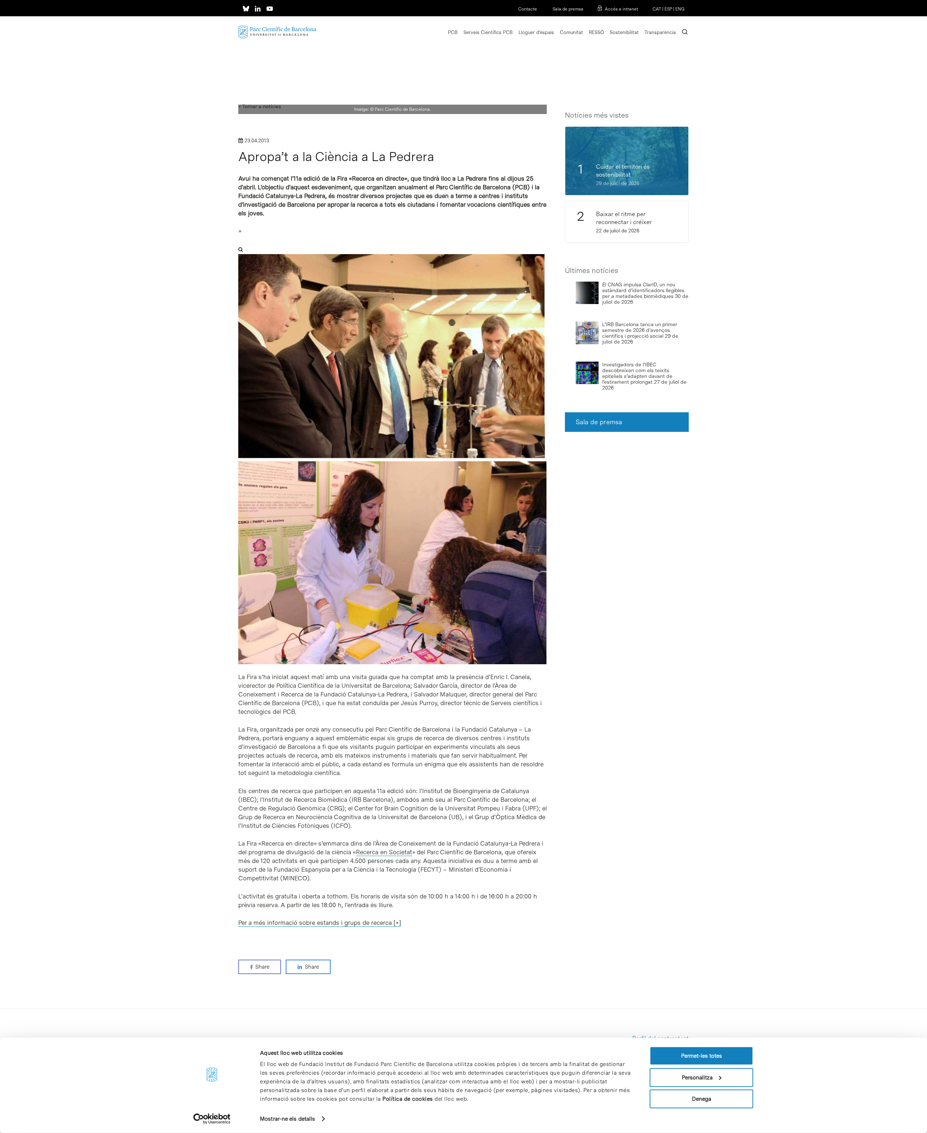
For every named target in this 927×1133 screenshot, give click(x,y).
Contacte (527, 9)
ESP (668, 9)
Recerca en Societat (384, 852)
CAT (657, 9)
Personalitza (697, 1077)
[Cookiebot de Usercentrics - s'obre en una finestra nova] (212, 1118)
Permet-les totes (701, 1056)
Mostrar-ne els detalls (287, 1119)
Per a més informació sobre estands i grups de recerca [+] (319, 922)
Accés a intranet (621, 9)
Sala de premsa (567, 9)
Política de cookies (407, 1099)
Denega (701, 1099)
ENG (679, 9)
